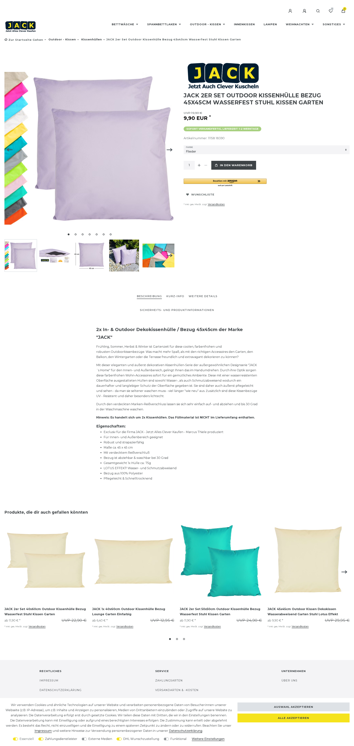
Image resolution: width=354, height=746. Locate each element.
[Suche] (318, 11)
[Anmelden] (291, 11)
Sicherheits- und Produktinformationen (177, 310)
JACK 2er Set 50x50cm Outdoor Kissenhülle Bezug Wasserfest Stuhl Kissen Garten (220, 611)
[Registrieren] (305, 11)
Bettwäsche (123, 24)
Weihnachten (298, 24)
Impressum (48, 680)
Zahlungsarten (169, 680)
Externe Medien (100, 739)
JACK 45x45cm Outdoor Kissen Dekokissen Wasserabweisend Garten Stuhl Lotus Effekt (303, 611)
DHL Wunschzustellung (141, 739)
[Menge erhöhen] (199, 165)
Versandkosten (216, 204)
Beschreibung (149, 296)
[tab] (149, 296)
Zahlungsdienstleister (61, 739)
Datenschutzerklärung (60, 690)
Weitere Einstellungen (208, 739)
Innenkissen (244, 24)
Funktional (178, 739)
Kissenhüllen (91, 39)
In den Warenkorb (236, 165)
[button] (225, 183)
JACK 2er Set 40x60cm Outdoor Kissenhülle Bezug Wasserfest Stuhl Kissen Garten (45, 611)
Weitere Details (203, 296)
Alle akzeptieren (293, 718)
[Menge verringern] (205, 165)
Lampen (270, 24)
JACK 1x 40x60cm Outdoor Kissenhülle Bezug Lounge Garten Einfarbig (128, 611)
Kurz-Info (175, 296)
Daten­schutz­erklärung (185, 731)
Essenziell (27, 739)
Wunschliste (202, 194)
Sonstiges (332, 24)
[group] (45, 561)
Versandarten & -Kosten (177, 690)
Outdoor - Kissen (206, 24)
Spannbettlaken (162, 24)
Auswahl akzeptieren (293, 707)
